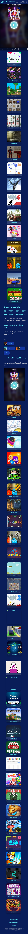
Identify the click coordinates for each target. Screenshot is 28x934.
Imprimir (14, 925)
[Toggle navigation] (17, 2)
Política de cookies (14, 919)
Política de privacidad (14, 922)
